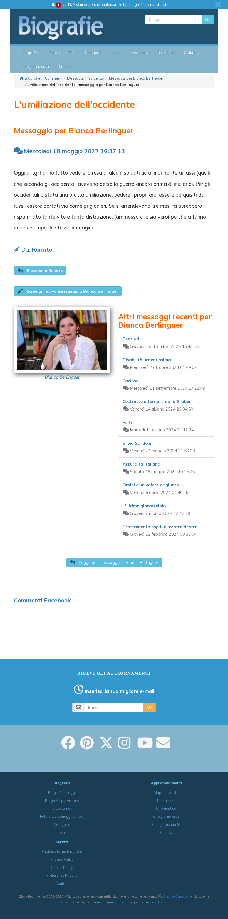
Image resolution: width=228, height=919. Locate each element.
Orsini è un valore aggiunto (151, 485)
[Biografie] (66, 27)
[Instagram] (124, 746)
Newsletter (140, 52)
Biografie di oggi (62, 792)
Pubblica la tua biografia (62, 851)
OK (207, 19)
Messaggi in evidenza (85, 78)
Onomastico (166, 808)
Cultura (166, 832)
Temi (72, 52)
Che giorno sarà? (36, 66)
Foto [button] (53, 52)
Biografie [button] (30, 52)
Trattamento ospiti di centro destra (160, 526)
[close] (218, 4)
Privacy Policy (62, 859)
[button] (40, 270)
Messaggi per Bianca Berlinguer (136, 78)
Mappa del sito (166, 792)
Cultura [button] (190, 52)
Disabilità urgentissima (147, 359)
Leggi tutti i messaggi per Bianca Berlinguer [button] (118, 562)
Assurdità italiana (141, 464)
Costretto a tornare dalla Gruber (157, 401)
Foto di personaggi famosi (62, 816)
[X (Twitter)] (106, 746)
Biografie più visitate (62, 800)
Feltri (128, 422)
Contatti (65, 66)
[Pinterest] (87, 746)
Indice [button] (115, 52)
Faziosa (131, 380)
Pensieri (131, 339)
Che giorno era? (166, 816)
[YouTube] (145, 746)
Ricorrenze (166, 52)
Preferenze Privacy (62, 875)
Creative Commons (176, 896)
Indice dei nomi (62, 808)
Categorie (93, 52)
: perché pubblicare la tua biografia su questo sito (113, 4)
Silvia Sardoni (137, 443)
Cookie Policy (62, 867)
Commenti (53, 78)
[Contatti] (163, 746)
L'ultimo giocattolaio (144, 505)
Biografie (32, 78)
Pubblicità (161, 902)
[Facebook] (68, 746)
